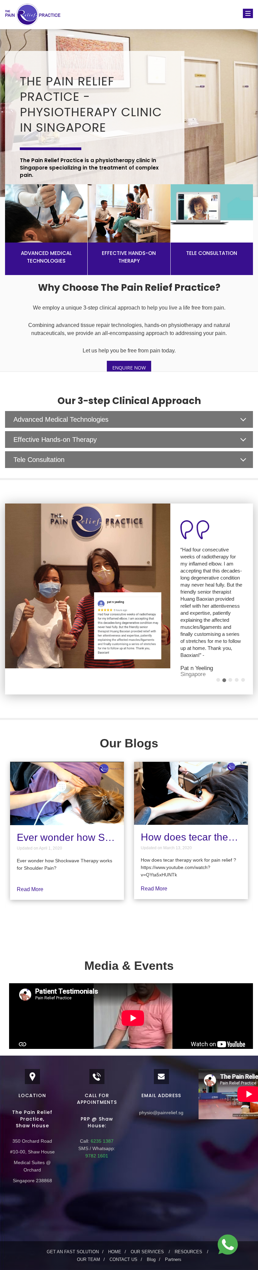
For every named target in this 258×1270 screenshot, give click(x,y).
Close (228, 384)
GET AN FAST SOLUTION (73, 1224)
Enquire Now (129, 367)
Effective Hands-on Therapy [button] (55, 439)
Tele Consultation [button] (38, 459)
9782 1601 (96, 1128)
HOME (114, 1224)
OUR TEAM (88, 1231)
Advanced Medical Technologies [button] (61, 419)
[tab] (129, 419)
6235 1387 (101, 1113)
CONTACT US (123, 1231)
